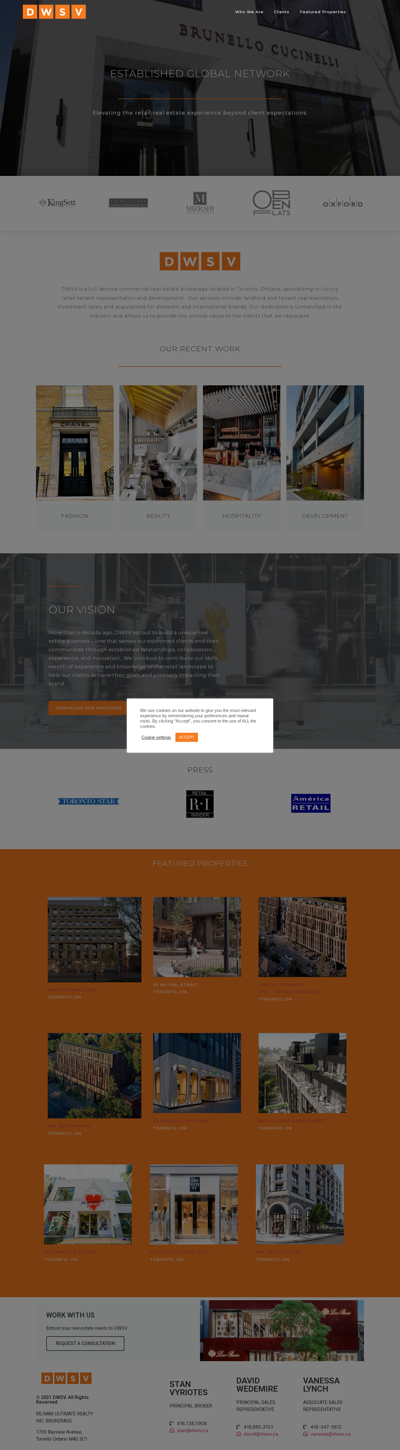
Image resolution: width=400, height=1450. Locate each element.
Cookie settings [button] (156, 737)
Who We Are (249, 11)
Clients (281, 11)
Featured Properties (323, 11)
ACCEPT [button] (186, 737)
